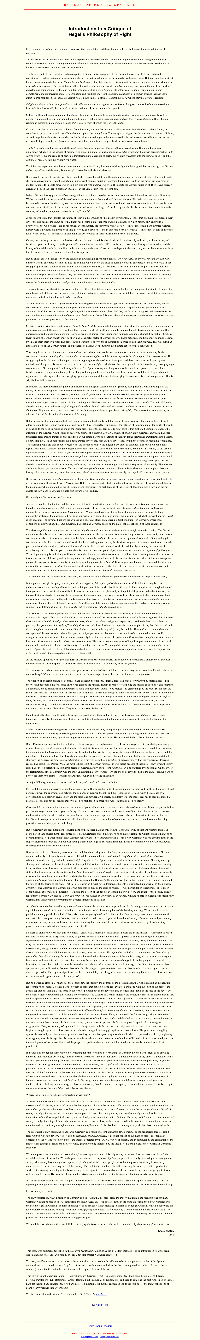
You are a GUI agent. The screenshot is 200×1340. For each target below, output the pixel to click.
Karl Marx (101, 1294)
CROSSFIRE (100, 1304)
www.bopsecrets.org (89, 1336)
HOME (91, 1326)
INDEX (99, 1326)
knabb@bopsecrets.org (109, 1336)
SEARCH (108, 1326)
